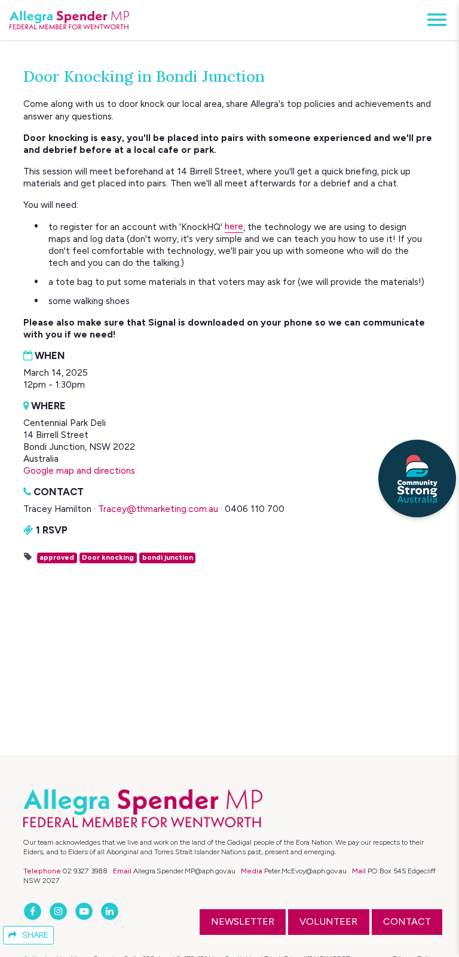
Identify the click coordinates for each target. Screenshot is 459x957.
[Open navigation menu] (433, 20)
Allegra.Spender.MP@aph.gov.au (184, 870)
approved (56, 557)
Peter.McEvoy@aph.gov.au (305, 870)
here (234, 226)
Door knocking (108, 557)
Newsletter (242, 921)
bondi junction (167, 557)
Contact (407, 921)
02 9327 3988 (85, 870)
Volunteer (328, 921)
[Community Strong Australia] (417, 478)
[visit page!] (33, 911)
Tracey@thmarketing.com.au (158, 508)
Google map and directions (79, 470)
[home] (69, 20)
